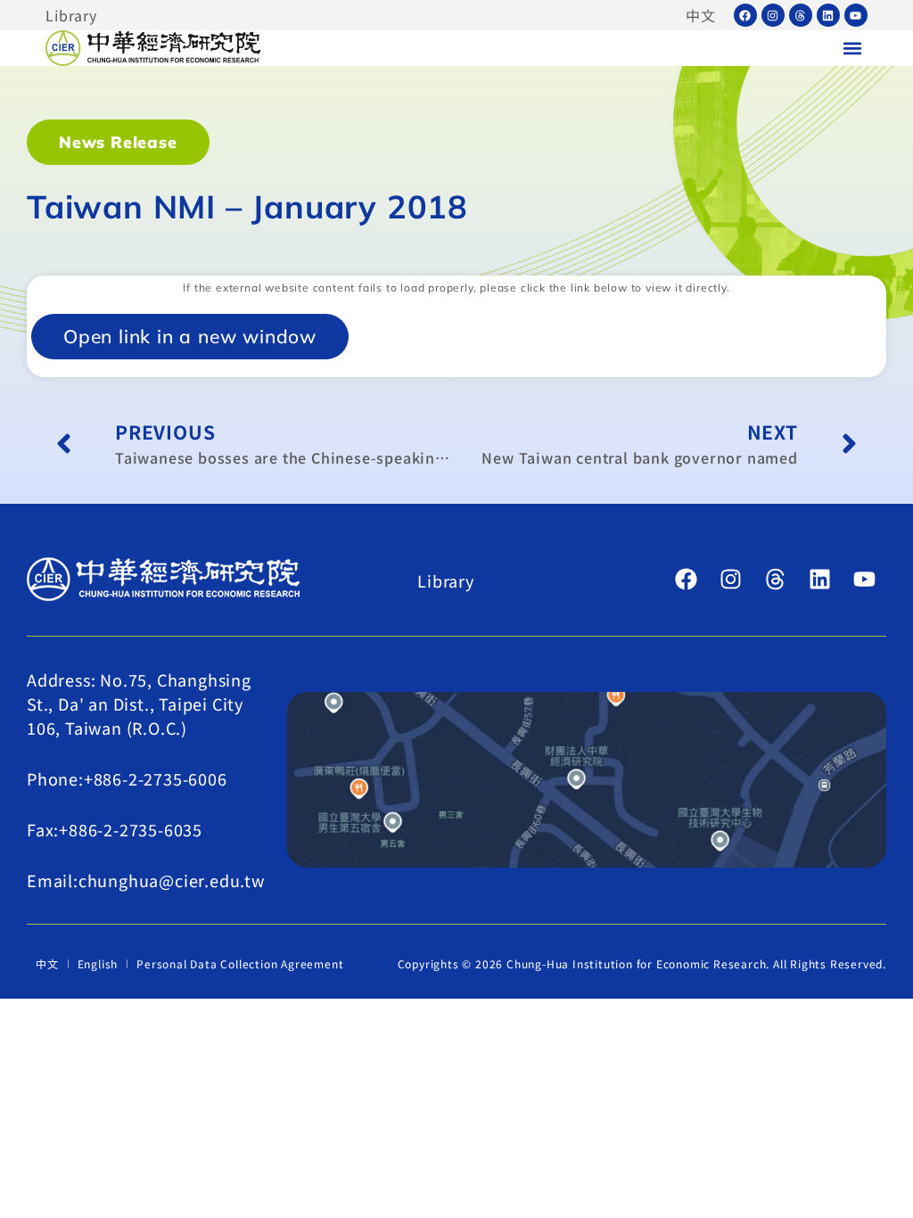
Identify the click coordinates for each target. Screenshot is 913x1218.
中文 (701, 15)
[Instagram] (773, 15)
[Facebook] (745, 15)
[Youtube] (856, 15)
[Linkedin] (828, 15)
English (98, 963)
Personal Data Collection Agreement (239, 963)
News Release (118, 142)
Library (71, 15)
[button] (853, 48)
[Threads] (800, 15)
